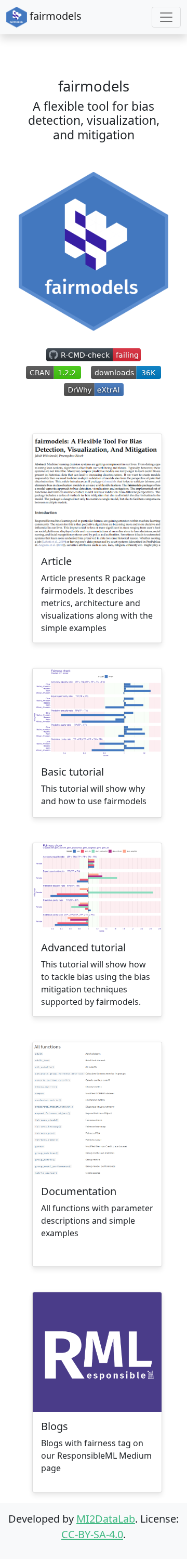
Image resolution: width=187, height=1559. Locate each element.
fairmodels (54, 16)
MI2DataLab (105, 1519)
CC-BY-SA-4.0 (92, 1534)
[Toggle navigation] (166, 17)
